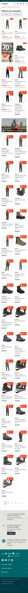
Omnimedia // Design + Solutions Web (11, 589)
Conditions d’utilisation (6, 583)
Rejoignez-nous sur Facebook (2, 560)
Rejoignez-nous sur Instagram (9, 560)
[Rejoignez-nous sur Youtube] (6, 560)
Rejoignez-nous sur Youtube (6, 560)
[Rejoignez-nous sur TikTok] (12, 560)
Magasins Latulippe (5, 4)
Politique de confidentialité (7, 581)
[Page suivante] (22, 503)
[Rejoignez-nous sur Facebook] (2, 560)
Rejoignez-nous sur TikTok (12, 560)
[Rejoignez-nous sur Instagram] (9, 560)
